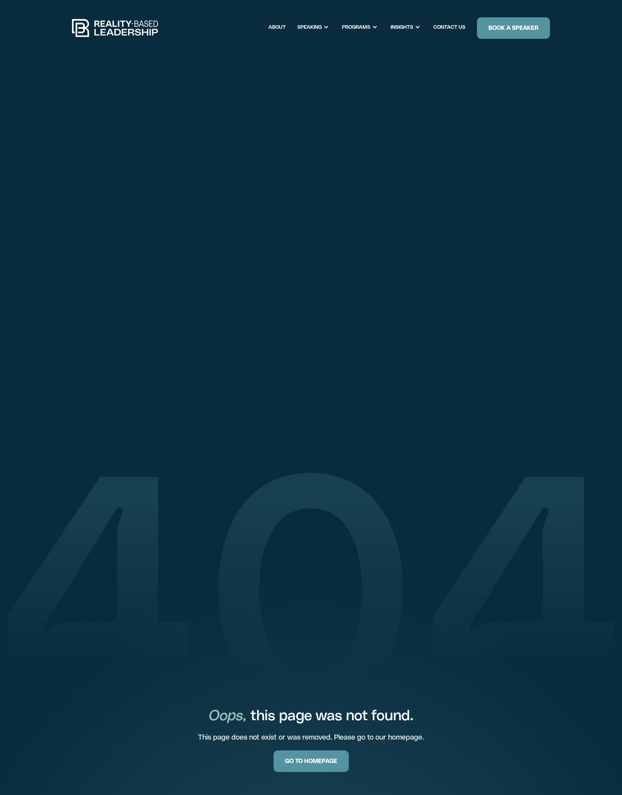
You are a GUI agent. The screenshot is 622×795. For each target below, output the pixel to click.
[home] (115, 28)
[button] (316, 27)
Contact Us (449, 27)
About (277, 27)
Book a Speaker (513, 27)
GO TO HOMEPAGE (311, 761)
